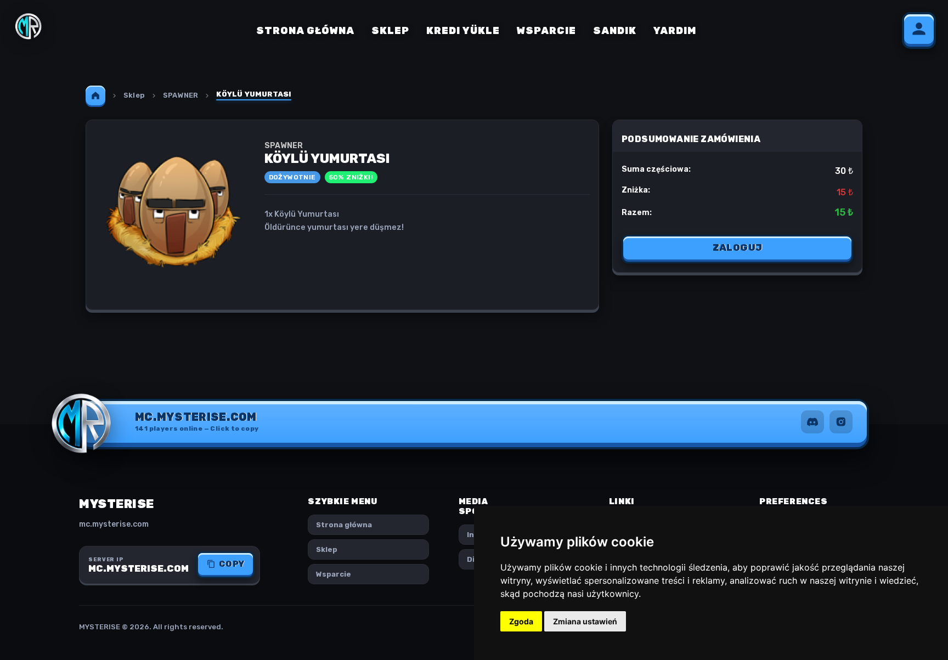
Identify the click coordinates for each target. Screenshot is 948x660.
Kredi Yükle (463, 31)
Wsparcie (546, 31)
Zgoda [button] (521, 621)
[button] (197, 422)
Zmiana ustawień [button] (585, 621)
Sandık (614, 31)
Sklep (390, 31)
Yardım (674, 31)
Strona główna (305, 31)
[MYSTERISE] (28, 26)
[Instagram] (841, 421)
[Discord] (812, 421)
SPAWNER (180, 95)
